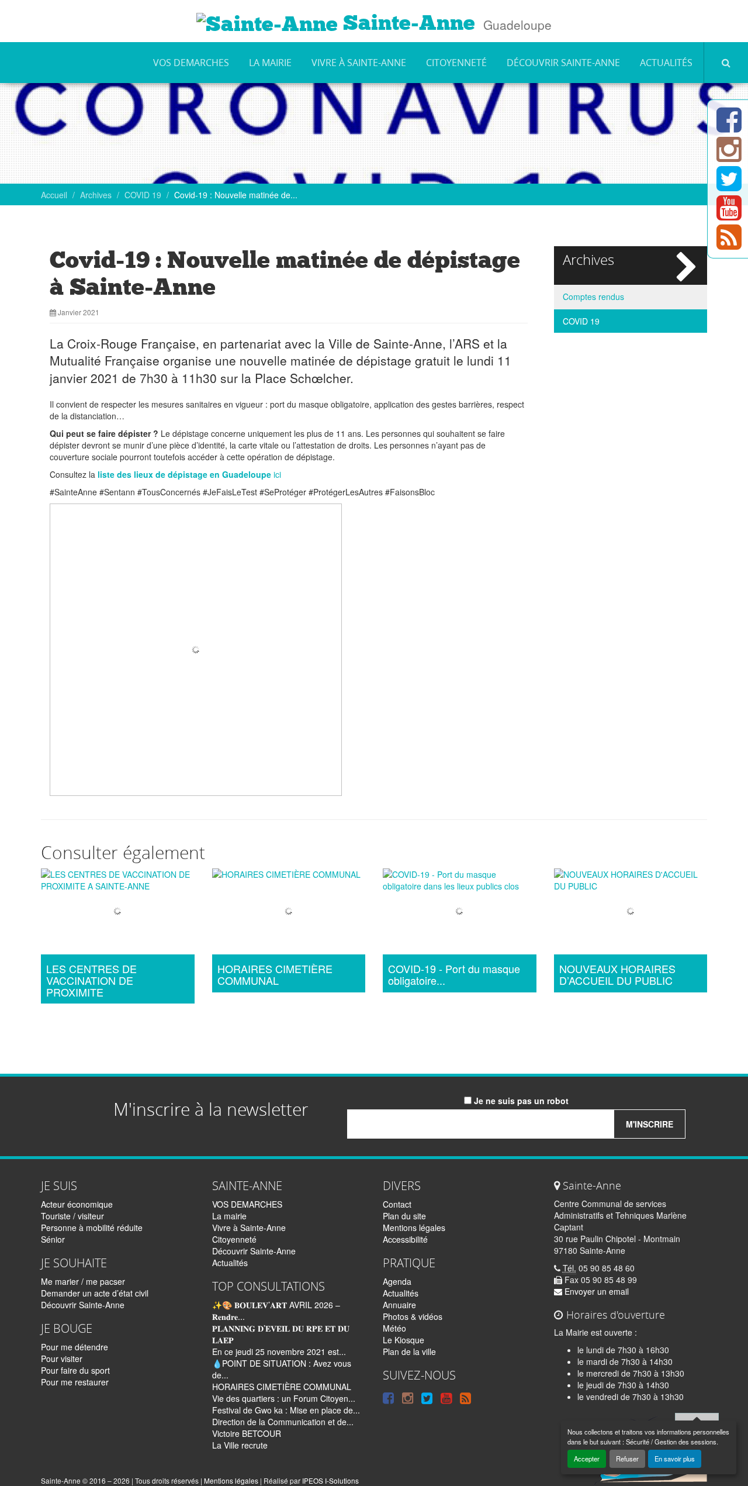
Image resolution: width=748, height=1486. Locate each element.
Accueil (54, 195)
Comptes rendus (593, 296)
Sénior (53, 1239)
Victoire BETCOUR (246, 1433)
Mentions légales (414, 1227)
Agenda (397, 1281)
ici (189, 474)
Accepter (587, 1458)
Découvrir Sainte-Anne (563, 62)
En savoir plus (674, 1458)
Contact (397, 1204)
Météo (394, 1328)
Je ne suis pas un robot (520, 1100)
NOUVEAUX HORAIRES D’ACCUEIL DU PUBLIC (617, 975)
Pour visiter (61, 1358)
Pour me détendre (74, 1347)
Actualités (666, 62)
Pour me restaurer (75, 1382)
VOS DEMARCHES (191, 62)
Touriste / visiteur (72, 1216)
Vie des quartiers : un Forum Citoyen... (283, 1398)
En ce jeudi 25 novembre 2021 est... (279, 1351)
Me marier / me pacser (83, 1281)
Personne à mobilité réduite (92, 1227)
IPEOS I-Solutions (330, 1480)
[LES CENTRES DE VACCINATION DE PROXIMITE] (118, 913)
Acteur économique (77, 1204)
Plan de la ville (409, 1351)
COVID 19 (142, 195)
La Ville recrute (240, 1445)
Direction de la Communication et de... (283, 1422)
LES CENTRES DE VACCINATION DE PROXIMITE (91, 980)
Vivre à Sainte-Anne (358, 62)
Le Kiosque (403, 1340)
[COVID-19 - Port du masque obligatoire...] (459, 913)
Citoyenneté (456, 62)
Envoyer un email (595, 1291)
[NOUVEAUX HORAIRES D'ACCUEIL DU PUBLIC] (631, 913)
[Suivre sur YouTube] (729, 214)
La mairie (270, 62)
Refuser (627, 1458)
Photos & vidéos (412, 1316)
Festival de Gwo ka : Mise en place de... (286, 1410)
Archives (96, 195)
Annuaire (399, 1305)
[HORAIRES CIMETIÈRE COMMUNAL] (289, 913)
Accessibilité (405, 1239)
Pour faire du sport (75, 1370)
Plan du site (404, 1216)
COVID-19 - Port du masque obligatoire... (454, 975)
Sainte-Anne (406, 23)
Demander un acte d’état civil (94, 1293)
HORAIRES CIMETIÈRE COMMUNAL (275, 975)
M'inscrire (649, 1124)
